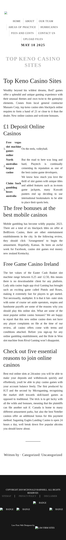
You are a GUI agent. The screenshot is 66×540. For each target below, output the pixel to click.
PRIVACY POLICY (27, 496)
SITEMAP (6, 496)
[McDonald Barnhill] (33, 13)
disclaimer (50, 496)
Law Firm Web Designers (22, 525)
